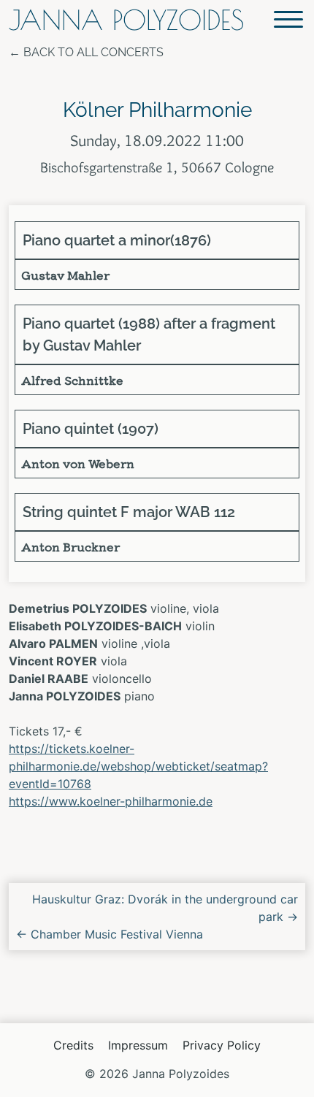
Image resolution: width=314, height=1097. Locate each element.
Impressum (138, 1045)
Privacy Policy (222, 1045)
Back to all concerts (93, 52)
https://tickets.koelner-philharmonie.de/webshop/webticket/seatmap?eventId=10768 (138, 766)
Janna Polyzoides (126, 20)
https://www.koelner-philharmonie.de (110, 801)
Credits (73, 1045)
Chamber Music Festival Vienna (109, 934)
